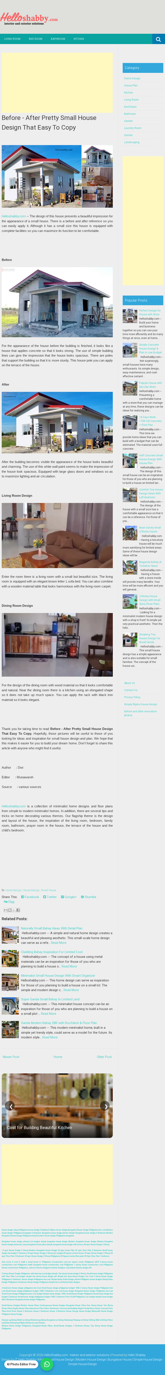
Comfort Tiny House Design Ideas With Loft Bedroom (151, 493)
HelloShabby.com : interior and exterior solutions (76, 1355)
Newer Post (11, 1057)
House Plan (131, 85)
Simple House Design (82, 1364)
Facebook (31, 897)
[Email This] (6, 910)
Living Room (12, 38)
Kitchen (79, 38)
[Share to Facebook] (18, 910)
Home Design (13, 890)
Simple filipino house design (140, 704)
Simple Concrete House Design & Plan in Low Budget (150, 348)
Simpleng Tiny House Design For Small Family (149, 638)
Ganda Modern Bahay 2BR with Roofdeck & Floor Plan (59, 1023)
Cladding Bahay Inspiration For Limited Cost (52, 952)
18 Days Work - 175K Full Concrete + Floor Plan (150, 421)
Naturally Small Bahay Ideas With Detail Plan (51, 928)
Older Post (104, 1057)
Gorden (128, 135)
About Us (129, 683)
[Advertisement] (57, 83)
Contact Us (131, 690)
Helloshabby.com (14, 216)
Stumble (90, 897)
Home (58, 1057)
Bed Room (35, 38)
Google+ (70, 897)
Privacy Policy (132, 697)
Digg (11, 902)
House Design (31, 890)
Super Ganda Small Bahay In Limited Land (50, 999)
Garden (128, 121)
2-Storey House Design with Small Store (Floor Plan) (149, 600)
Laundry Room (132, 128)
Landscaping (131, 142)
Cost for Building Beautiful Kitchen (39, 1127)
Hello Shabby (137, 1355)
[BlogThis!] (10, 910)
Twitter (51, 897)
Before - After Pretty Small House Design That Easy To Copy (49, 122)
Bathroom (58, 38)
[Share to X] (14, 910)
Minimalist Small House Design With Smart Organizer (58, 976)
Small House (48, 890)
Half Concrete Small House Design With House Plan (151, 459)
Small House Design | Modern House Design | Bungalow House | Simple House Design (105, 1359)
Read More (58, 943)
